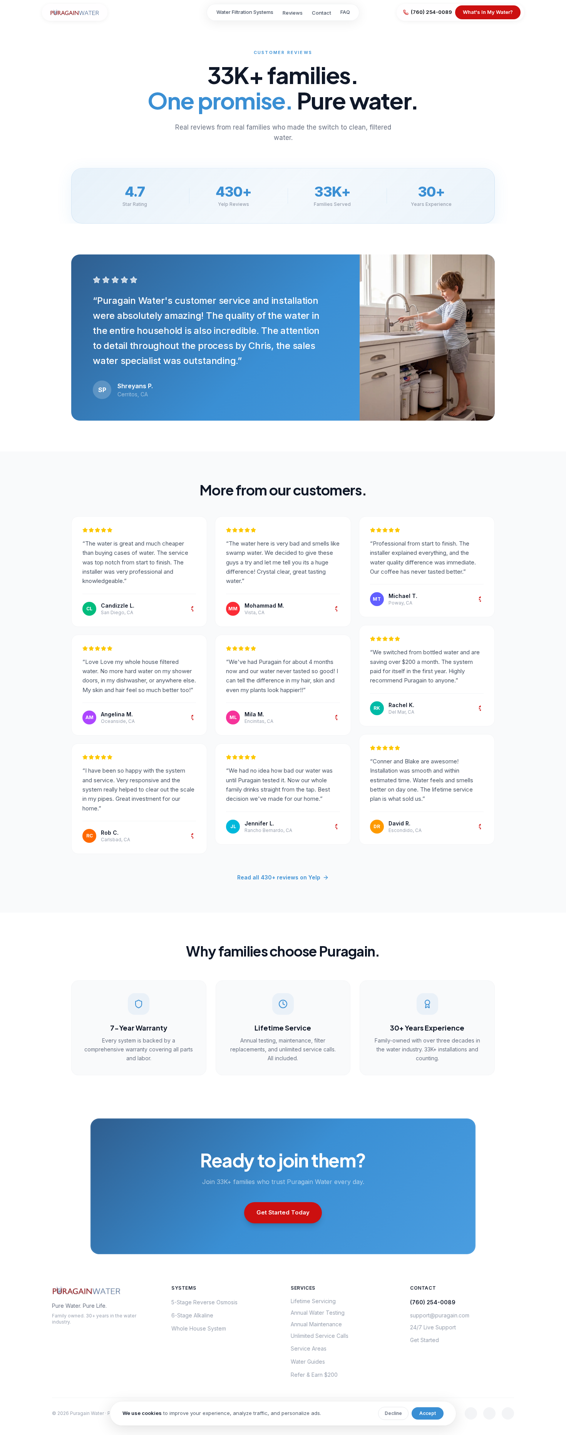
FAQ (345, 12)
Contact (321, 13)
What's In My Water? (488, 12)
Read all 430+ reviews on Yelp (278, 877)
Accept (427, 1413)
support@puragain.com (439, 1315)
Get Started (424, 1340)
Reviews (293, 13)
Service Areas (309, 1348)
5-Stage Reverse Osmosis (204, 1302)
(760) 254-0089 (431, 12)
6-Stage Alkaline (192, 1315)
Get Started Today (283, 1212)
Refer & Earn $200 (314, 1374)
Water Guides (308, 1361)
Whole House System (198, 1328)
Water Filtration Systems (244, 12)
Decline (393, 1413)
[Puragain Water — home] (74, 12)
